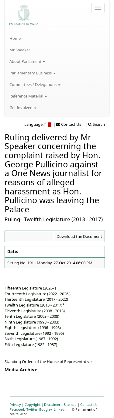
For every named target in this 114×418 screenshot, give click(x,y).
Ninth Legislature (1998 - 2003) (32, 322)
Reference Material (26, 96)
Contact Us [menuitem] (70, 124)
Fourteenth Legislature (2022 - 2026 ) (38, 293)
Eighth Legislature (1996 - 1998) (33, 327)
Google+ (45, 409)
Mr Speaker (19, 50)
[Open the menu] (98, 8)
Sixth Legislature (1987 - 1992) (31, 338)
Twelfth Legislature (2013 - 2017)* (34, 305)
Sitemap (70, 404)
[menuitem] (57, 38)
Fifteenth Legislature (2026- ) (30, 288)
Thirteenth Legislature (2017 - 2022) (36, 299)
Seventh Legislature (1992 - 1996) (34, 333)
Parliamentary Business (31, 73)
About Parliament (25, 61)
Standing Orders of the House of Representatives (49, 361)
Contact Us (88, 404)
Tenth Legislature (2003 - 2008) (32, 316)
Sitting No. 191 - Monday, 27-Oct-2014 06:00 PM (49, 263)
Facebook (17, 409)
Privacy (15, 404)
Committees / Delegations (33, 84)
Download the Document (79, 236)
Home (15, 38)
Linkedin (60, 409)
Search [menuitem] (98, 124)
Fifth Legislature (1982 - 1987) (31, 344)
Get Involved (21, 107)
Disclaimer (52, 404)
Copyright (32, 404)
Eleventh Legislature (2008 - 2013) (35, 311)
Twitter (31, 409)
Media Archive (21, 369)
